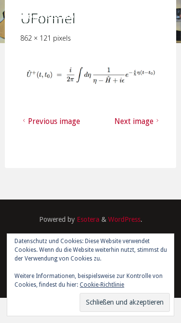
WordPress (124, 219)
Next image (133, 121)
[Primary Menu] (168, 17)
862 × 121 (36, 38)
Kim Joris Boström (45, 16)
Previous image (54, 121)
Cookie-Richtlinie (102, 284)
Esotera (87, 219)
